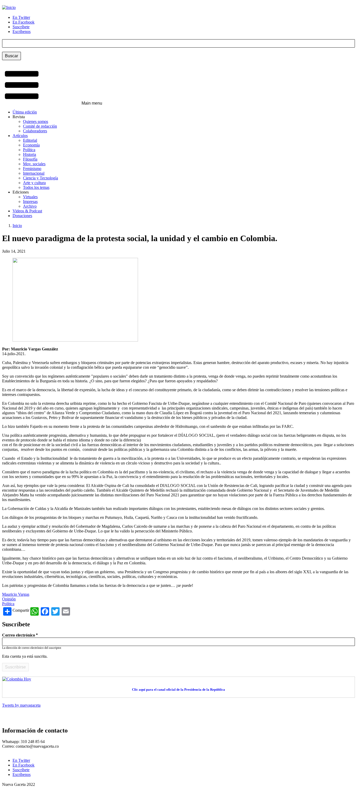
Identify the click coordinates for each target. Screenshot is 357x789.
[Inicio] (9, 7)
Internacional (33, 173)
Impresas (30, 201)
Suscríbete (21, 27)
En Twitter (21, 17)
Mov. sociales (34, 164)
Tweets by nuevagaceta (21, 705)
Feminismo (32, 168)
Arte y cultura (34, 182)
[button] (52, 85)
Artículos (20, 135)
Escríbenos (22, 31)
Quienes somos (35, 121)
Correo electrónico (18, 635)
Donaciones (22, 215)
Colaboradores (35, 131)
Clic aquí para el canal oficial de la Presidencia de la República (178, 689)
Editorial (30, 140)
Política (29, 149)
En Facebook (23, 22)
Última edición (25, 112)
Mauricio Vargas (15, 594)
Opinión (9, 599)
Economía (31, 145)
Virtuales (30, 197)
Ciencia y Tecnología (40, 178)
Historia (29, 154)
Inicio (17, 225)
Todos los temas (36, 187)
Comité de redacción (40, 126)
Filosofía (30, 159)
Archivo (30, 206)
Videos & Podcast (27, 211)
